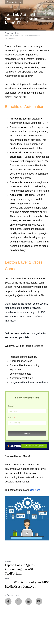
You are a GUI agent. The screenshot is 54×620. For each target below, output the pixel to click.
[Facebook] (8, 601)
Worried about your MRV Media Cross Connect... (27, 584)
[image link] (27, 518)
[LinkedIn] (28, 601)
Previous (8, 561)
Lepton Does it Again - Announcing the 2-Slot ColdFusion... (20, 569)
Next (7, 578)
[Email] (39, 601)
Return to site (14, 2)
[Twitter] (18, 601)
